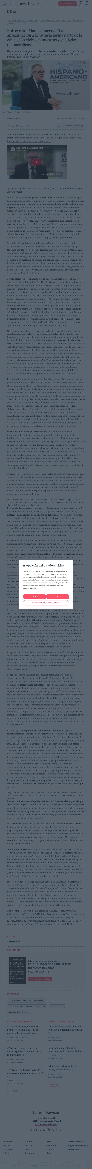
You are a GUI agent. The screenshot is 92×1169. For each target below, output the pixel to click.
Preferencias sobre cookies (46, 603)
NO (34, 596)
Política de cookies (30, 588)
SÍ (57, 596)
